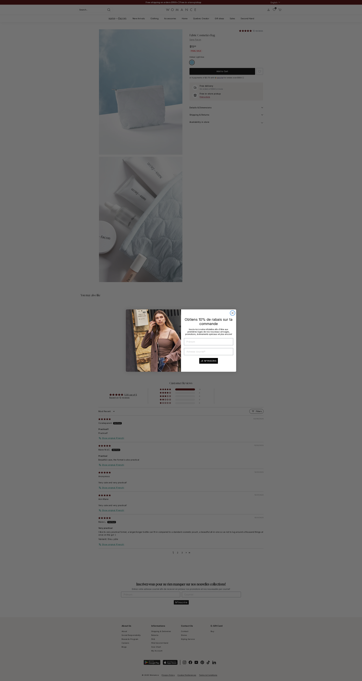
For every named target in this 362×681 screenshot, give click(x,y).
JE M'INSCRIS (208, 360)
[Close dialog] (232, 313)
